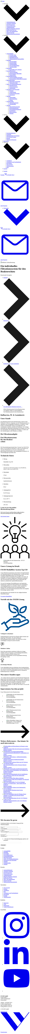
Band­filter (8, 60)
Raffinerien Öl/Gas (7, 878)
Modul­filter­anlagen (13, 57)
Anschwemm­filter (13, 72)
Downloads (9, 163)
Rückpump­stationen (13, 108)
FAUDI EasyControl (11, 137)
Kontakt (5, 171)
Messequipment (13, 112)
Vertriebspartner (10, 166)
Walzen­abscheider (13, 83)
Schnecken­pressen (13, 86)
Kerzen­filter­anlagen (10, 71)
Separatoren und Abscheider (12, 89)
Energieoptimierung (11, 133)
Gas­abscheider (12, 92)
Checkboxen (4, 836)
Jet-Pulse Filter (12, 55)
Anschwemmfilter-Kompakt (15, 77)
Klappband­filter (13, 63)
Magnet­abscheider (10, 80)
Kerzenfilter (9, 68)
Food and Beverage (10, 26)
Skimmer (11, 113)
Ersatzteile (8, 134)
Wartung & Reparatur (11, 139)
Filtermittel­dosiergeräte (14, 106)
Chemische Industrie (11, 23)
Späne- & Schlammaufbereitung (10, 859)
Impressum (6, 903)
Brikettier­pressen (13, 85)
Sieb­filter (8, 96)
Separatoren (12, 94)
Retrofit (8, 138)
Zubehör (8, 105)
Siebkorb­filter (12, 97)
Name (2, 827)
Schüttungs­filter (10, 101)
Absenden (3, 845)
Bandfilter (5, 852)
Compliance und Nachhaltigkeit (13, 162)
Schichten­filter (12, 104)
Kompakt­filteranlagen (11, 76)
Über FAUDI (9, 164)
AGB (4, 904)
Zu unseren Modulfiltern (6, 596)
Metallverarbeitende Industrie (13, 28)
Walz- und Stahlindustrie (9, 879)
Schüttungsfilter (7, 863)
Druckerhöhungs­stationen (15, 109)
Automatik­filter (9, 53)
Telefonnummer (5, 831)
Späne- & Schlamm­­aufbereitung (13, 84)
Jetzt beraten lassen (5, 516)
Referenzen (6, 141)
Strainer (11, 100)
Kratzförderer (12, 110)
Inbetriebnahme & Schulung (12, 135)
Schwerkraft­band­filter (14, 65)
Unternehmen (4, 828)
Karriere (5, 168)
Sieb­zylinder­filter (13, 98)
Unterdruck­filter (13, 67)
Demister (11, 90)
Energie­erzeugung (10, 24)
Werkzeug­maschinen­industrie (13, 34)
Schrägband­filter (13, 64)
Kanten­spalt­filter (13, 56)
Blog (7, 167)
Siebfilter (5, 861)
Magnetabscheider (7, 857)
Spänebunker (12, 88)
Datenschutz (6, 905)
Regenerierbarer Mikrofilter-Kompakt (18, 79)
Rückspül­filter (12, 75)
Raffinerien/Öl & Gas (11, 30)
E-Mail (3, 830)
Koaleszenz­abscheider (14, 93)
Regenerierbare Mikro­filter (15, 73)
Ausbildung (9, 160)
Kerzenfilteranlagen (8, 855)
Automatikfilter (6, 851)
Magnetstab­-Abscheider (14, 81)
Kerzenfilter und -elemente (15, 69)
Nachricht (3, 835)
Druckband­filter (13, 61)
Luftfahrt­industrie (10, 27)
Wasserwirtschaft (10, 32)
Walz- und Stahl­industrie (12, 31)
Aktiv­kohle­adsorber (13, 102)
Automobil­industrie (10, 22)
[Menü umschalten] (1, 261)
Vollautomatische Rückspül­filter (16, 59)
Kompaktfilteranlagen (8, 856)
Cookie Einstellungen (8, 907)
